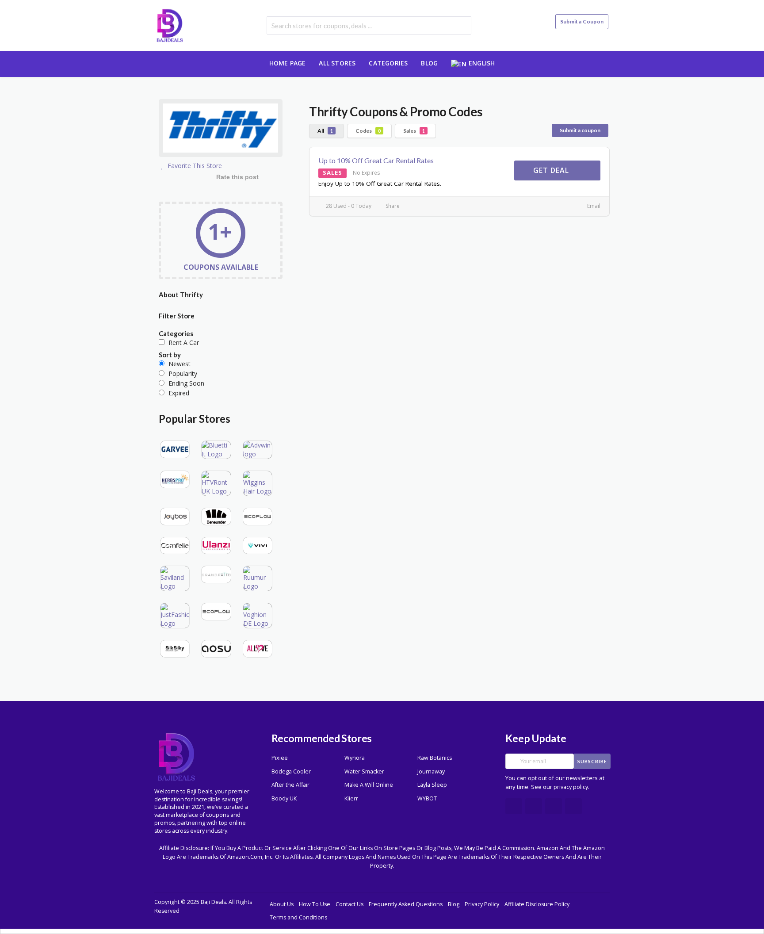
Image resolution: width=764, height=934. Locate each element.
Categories (388, 63)
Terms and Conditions (298, 917)
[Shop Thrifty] (221, 129)
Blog (429, 63)
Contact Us (349, 904)
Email (593, 206)
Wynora (354, 758)
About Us (282, 904)
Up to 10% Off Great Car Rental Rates (376, 160)
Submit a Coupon (582, 21)
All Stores (337, 63)
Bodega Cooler (291, 771)
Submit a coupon (580, 130)
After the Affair (290, 785)
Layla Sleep (432, 785)
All (325, 130)
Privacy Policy (482, 904)
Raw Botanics (434, 758)
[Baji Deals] (169, 24)
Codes (368, 130)
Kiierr (351, 798)
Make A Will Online (368, 785)
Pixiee (279, 758)
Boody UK (284, 798)
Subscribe (592, 761)
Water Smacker (364, 771)
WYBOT (427, 798)
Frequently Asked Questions (406, 904)
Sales (414, 130)
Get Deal (552, 170)
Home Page (287, 63)
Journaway (431, 771)
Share (392, 206)
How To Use (314, 904)
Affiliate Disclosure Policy (536, 904)
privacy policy (571, 787)
